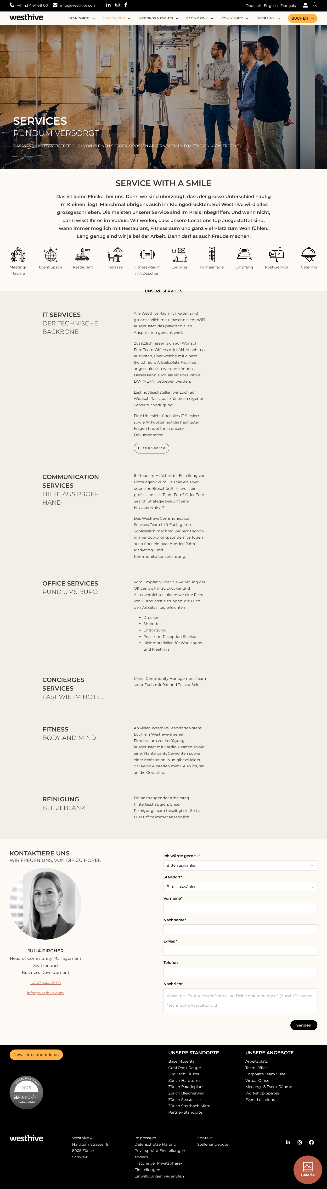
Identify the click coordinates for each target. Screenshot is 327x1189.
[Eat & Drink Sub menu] (212, 18)
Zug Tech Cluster (183, 1074)
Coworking (114, 18)
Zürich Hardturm (184, 1080)
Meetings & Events (156, 18)
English (271, 5)
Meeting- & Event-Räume (268, 1086)
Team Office (256, 1068)
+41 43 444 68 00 (32, 5)
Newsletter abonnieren (36, 1054)
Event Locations (260, 1099)
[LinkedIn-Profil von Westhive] (110, 5)
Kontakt (204, 1138)
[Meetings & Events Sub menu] (177, 18)
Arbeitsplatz (256, 1061)
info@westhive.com (78, 5)
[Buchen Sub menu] (313, 18)
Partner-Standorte (185, 1112)
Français (288, 5)
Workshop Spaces (262, 1093)
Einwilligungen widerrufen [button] (159, 1176)
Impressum (145, 1138)
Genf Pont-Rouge (184, 1068)
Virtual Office (257, 1080)
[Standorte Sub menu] (94, 18)
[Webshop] (304, 6)
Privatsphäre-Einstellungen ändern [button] (160, 1153)
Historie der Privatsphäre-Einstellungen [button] (158, 1166)
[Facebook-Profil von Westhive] (128, 5)
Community (232, 18)
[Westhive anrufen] (12, 5)
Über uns (265, 18)
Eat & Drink (197, 18)
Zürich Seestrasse (184, 1099)
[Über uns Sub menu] (279, 18)
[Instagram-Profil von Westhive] (119, 5)
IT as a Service (151, 448)
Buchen (299, 18)
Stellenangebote (212, 1144)
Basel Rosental (182, 1061)
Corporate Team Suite (265, 1074)
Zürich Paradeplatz (185, 1086)
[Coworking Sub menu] (129, 18)
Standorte (79, 18)
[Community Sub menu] (247, 18)
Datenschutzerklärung (155, 1144)
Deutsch (253, 5)
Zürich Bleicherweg (186, 1093)
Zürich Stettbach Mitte (189, 1106)
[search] (312, 5)
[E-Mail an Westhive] (55, 5)
